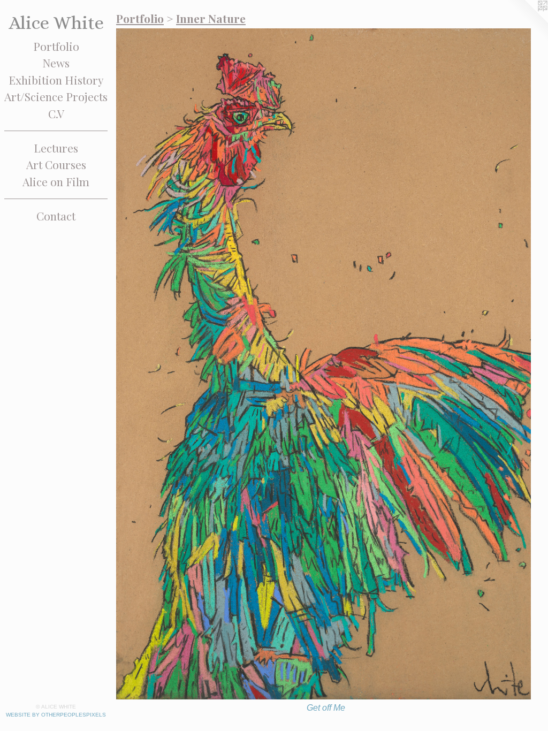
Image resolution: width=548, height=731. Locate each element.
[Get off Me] (325, 363)
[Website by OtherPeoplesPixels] (526, 21)
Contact (55, 215)
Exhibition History (56, 79)
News (56, 62)
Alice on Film (55, 181)
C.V (56, 113)
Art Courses (56, 164)
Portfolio (56, 46)
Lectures (56, 147)
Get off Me (326, 707)
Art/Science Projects (56, 96)
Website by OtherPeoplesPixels (56, 715)
